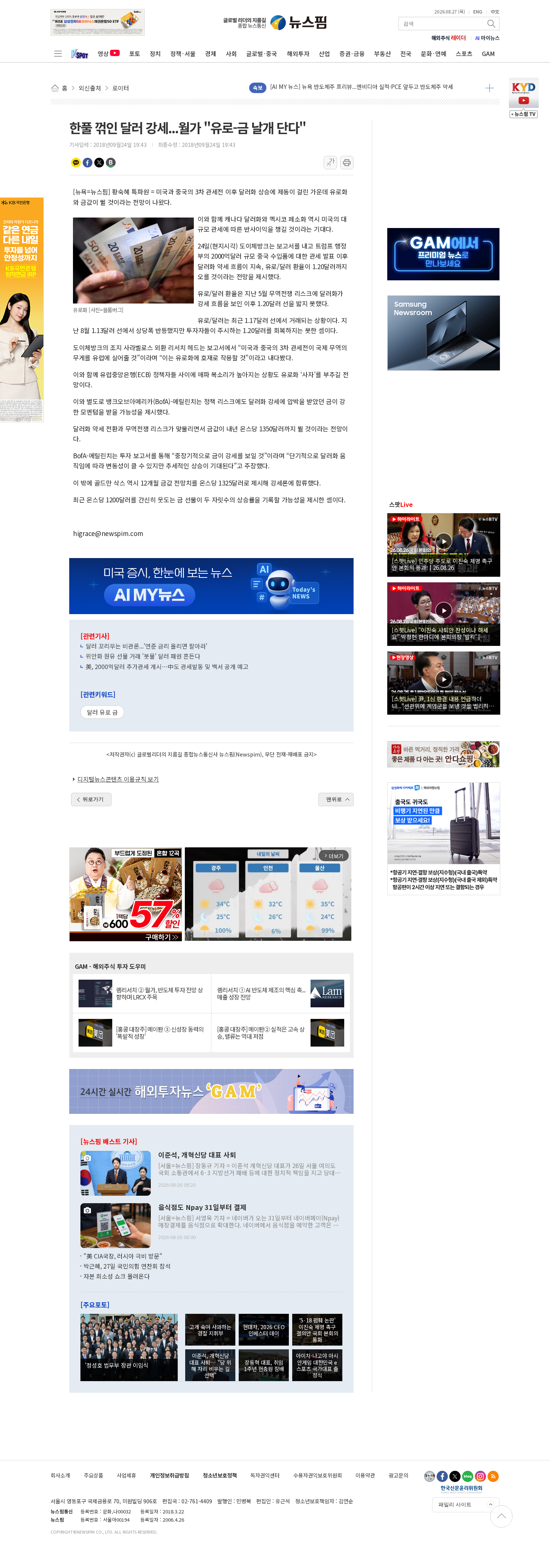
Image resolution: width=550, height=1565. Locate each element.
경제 (210, 53)
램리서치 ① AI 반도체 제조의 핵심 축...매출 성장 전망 (261, 993)
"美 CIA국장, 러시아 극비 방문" (122, 1256)
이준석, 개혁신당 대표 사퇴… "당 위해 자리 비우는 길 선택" (210, 1365)
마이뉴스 (487, 37)
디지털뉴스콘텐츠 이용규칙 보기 (118, 778)
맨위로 (334, 799)
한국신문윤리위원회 (461, 1489)
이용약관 (365, 1475)
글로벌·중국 (261, 53)
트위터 (99, 162)
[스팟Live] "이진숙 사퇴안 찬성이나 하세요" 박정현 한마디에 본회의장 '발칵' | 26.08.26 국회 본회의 (440, 633)
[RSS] (493, 1476)
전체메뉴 (58, 53)
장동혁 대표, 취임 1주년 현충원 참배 (264, 1365)
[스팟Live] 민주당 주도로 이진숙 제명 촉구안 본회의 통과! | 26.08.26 (442, 564)
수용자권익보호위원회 (317, 1475)
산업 (324, 53)
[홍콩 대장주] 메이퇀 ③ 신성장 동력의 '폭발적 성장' (160, 1033)
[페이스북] (442, 1476)
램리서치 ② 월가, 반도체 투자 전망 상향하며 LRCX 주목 (159, 993)
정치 (155, 53)
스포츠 (464, 53)
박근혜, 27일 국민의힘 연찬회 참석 (127, 1266)
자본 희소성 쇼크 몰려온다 (116, 1276)
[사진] (115, 1172)
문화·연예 (433, 53)
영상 (103, 53)
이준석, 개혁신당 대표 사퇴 (197, 1155)
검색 (492, 23)
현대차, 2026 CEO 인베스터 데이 (264, 1330)
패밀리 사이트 (455, 1504)
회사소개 (60, 1475)
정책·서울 (183, 53)
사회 (231, 53)
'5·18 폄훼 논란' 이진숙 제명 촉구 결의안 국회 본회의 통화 (317, 1329)
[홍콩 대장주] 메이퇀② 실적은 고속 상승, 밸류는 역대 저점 (261, 1033)
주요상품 (93, 1475)
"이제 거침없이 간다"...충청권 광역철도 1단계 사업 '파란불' (340, 88)
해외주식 (448, 37)
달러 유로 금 (102, 712)
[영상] (443, 543)
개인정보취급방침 (169, 1475)
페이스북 (87, 162)
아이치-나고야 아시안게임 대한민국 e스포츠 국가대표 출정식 (317, 1365)
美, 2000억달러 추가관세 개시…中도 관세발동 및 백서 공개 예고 (167, 666)
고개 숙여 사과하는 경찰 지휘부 (210, 1330)
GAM (488, 53)
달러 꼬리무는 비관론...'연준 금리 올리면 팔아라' (146, 646)
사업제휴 (126, 1475)
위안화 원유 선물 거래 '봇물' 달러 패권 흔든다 (143, 656)
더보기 (489, 87)
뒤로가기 (93, 799)
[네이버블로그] (467, 1476)
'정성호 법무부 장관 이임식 (117, 1365)
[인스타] (480, 1476)
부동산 (382, 53)
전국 (406, 53)
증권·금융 (352, 53)
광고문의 (398, 1475)
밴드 (111, 162)
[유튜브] (429, 1476)
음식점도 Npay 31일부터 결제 (202, 1207)
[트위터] (455, 1476)
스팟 (401, 504)
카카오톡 (76, 162)
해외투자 (298, 53)
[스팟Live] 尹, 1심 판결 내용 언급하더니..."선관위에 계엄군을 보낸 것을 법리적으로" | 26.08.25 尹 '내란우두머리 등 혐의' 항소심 (443, 702)
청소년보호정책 (220, 1475)
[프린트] (347, 162)
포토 (134, 53)
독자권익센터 (264, 1475)
